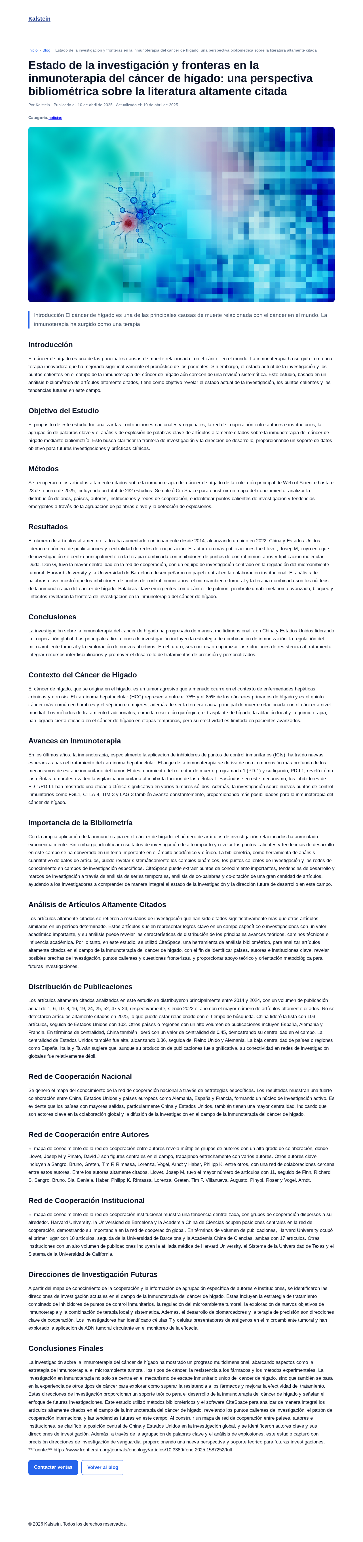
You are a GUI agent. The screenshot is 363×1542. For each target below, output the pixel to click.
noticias (55, 117)
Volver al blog (102, 1467)
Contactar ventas (53, 1467)
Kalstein (39, 19)
